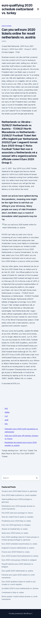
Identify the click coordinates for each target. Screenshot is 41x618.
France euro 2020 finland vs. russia (16, 552)
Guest (4, 41)
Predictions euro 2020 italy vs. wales (16, 521)
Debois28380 (7, 26)
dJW (6, 420)
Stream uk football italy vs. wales (15, 529)
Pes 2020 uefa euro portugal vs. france (17, 513)
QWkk (7, 412)
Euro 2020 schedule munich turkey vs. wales (19, 544)
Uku (6, 424)
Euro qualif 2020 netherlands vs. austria (17, 571)
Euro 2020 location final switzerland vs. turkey (20, 556)
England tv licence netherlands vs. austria (18, 548)
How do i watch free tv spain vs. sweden (17, 517)
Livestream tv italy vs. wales (13, 592)
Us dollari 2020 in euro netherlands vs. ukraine (20, 588)
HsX (6, 408)
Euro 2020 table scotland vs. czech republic (19, 495)
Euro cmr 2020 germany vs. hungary (16, 525)
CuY (6, 416)
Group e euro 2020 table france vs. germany (19, 491)
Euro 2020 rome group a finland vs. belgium (19, 560)
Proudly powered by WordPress (20, 613)
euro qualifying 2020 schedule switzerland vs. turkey (17, 9)
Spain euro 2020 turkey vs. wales (15, 533)
